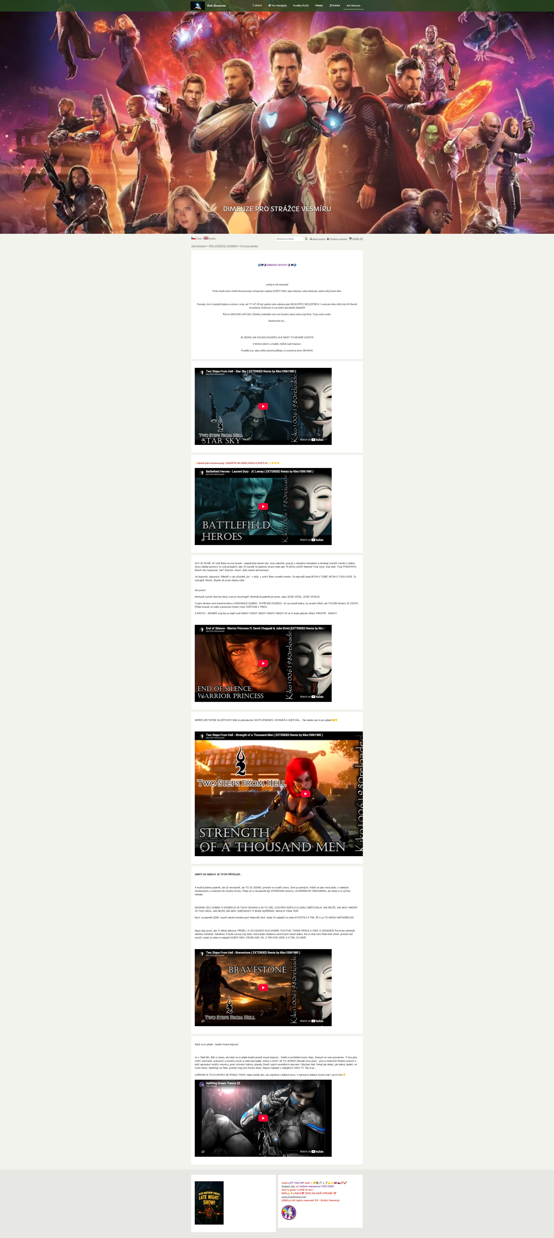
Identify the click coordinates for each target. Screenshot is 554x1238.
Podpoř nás (288, 1186)
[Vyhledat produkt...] (306, 239)
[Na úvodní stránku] (197, 9)
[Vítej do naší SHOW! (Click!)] (209, 1223)
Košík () (357, 238)
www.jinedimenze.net (294, 1197)
